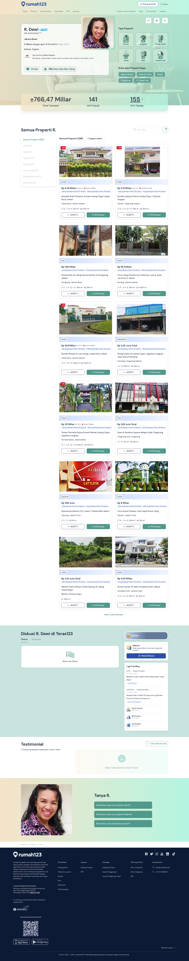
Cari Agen (32, 844)
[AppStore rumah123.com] (21, 942)
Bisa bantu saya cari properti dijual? (113, 805)
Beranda (23, 844)
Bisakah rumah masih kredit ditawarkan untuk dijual (145, 678)
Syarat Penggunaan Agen (112, 876)
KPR (82, 872)
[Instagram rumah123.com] (156, 853)
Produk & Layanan (64, 872)
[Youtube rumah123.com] (161, 853)
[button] (148, 20)
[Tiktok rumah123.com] (174, 854)
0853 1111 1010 (35, 893)
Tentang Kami (63, 868)
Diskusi (24, 639)
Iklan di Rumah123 (134, 702)
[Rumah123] (33, 4)
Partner (60, 876)
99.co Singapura (137, 872)
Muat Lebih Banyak (113, 614)
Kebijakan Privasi (109, 868)
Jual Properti (132, 683)
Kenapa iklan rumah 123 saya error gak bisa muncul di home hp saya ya (144, 697)
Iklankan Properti (87, 868)
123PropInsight (63, 889)
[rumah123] (27, 855)
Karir (59, 881)
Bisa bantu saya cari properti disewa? (114, 814)
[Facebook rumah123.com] (146, 853)
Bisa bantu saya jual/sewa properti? (113, 823)
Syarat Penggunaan (110, 872)
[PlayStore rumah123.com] (40, 942)
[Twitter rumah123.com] (151, 853)
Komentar (36, 639)
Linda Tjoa (130, 690)
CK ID (128, 671)
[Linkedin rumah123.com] (167, 854)
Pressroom (61, 885)
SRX (132, 876)
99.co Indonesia (136, 868)
